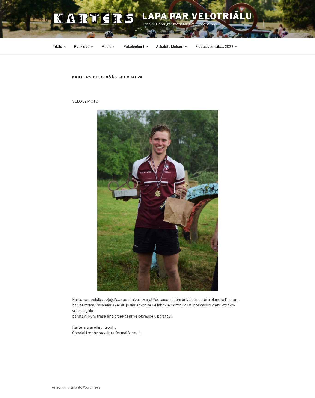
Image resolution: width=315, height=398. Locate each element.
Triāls (57, 46)
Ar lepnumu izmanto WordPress (76, 387)
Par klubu (81, 46)
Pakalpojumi (134, 46)
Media (106, 46)
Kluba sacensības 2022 (214, 46)
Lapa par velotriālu (197, 16)
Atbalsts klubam (169, 46)
